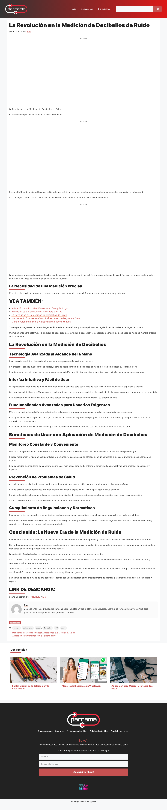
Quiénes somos (45, 731)
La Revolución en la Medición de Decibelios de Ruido (39, 315)
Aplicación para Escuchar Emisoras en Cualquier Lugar (39, 308)
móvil (63, 628)
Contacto (59, 731)
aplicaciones (28, 628)
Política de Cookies (99, 731)
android (16, 628)
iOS (56, 628)
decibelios (48, 628)
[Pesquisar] (158, 9)
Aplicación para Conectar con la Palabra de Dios (36, 311)
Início (73, 9)
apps (38, 628)
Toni (26, 605)
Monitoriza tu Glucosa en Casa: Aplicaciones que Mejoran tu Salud (46, 318)
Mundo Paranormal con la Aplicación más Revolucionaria (41, 321)
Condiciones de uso (120, 731)
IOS (44, 596)
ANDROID (35, 596)
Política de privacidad (77, 731)
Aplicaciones (87, 9)
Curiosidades (104, 9)
